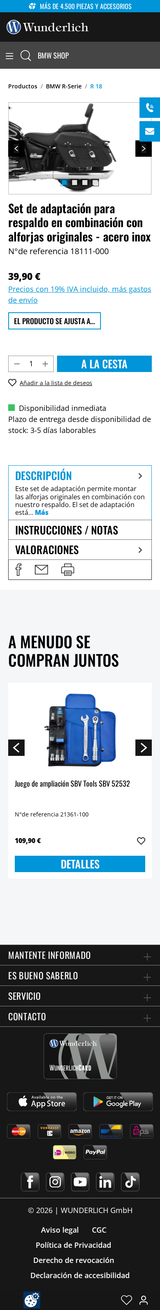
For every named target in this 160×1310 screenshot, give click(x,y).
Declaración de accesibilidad (80, 1275)
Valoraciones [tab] (47, 549)
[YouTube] (80, 1181)
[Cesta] (155, 55)
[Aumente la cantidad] (45, 364)
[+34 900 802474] (149, 107)
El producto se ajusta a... (54, 321)
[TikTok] (130, 1181)
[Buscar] (25, 55)
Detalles (80, 864)
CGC (99, 1230)
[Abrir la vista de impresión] (67, 570)
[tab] (80, 492)
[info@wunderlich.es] (149, 131)
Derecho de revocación (73, 1260)
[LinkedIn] (105, 1181)
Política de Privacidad (73, 1245)
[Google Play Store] (118, 1101)
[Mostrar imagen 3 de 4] (84, 182)
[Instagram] (55, 1181)
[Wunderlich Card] (80, 1056)
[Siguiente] (143, 148)
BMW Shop (53, 55)
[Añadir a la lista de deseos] (141, 841)
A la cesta (104, 364)
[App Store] (42, 1101)
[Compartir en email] (41, 570)
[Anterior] (16, 148)
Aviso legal (60, 1230)
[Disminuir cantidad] (16, 364)
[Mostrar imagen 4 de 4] (95, 182)
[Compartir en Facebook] (18, 570)
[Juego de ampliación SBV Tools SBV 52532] (80, 730)
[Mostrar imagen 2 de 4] (74, 182)
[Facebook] (30, 1181)
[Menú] (9, 55)
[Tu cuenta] (143, 1300)
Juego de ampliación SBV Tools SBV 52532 (72, 784)
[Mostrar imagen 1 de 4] (64, 182)
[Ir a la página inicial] (48, 26)
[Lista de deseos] (126, 1300)
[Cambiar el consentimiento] (32, 1300)
